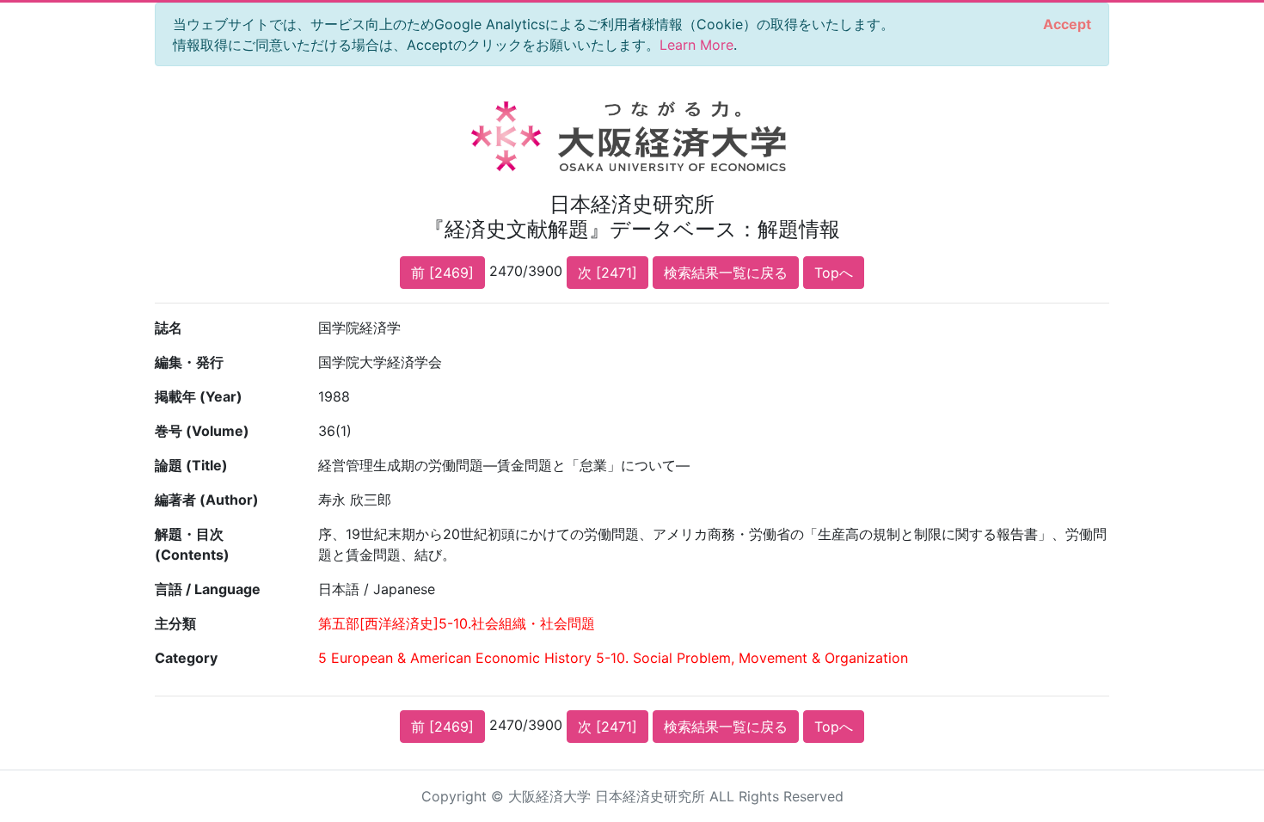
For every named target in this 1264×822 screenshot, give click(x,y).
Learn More (696, 44)
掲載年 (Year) (198, 396)
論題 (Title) (191, 465)
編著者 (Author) (207, 499)
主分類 (175, 623)
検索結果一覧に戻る (726, 272)
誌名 (168, 327)
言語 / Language (208, 589)
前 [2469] (442, 272)
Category (186, 657)
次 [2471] (607, 272)
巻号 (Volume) (202, 430)
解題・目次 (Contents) (192, 544)
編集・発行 (189, 362)
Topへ (833, 272)
